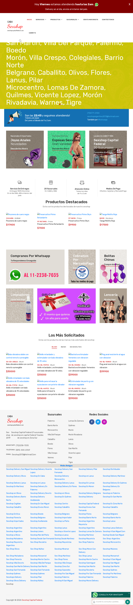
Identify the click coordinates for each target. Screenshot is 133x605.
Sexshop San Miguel (111, 563)
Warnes (51, 457)
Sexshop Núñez (36, 581)
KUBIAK (17, 218)
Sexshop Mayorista (87, 539)
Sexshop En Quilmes (63, 497)
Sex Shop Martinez (62, 556)
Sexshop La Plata (62, 521)
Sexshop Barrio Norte (88, 518)
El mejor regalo (49, 300)
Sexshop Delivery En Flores (66, 486)
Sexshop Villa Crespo (63, 563)
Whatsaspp (102, 120)
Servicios (40, 19)
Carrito (32, 33)
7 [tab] (73, 104)
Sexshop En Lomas (86, 483)
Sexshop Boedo (36, 514)
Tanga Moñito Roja (107, 221)
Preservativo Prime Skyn (78, 221)
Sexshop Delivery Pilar (88, 469)
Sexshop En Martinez (15, 486)
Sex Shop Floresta (14, 559)
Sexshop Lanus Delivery (113, 528)
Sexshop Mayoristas (63, 542)
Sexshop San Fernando (15, 570)
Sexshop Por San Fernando (90, 574)
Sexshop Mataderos (14, 539)
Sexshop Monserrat (38, 556)
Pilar (70, 457)
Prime (50, 222)
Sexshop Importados (15, 521)
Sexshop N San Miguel (64, 581)
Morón (71, 430)
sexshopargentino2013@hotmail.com (103, 116)
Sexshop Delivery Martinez (114, 476)
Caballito (51, 439)
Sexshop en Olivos (13, 493)
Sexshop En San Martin (112, 497)
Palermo (51, 421)
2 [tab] (62, 104)
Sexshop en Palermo (111, 493)
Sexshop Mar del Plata (39, 535)
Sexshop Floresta (13, 518)
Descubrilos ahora (19, 149)
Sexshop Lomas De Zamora (90, 531)
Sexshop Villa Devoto (15, 563)
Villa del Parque (54, 435)
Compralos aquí (18, 300)
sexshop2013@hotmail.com (24, 454)
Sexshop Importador (63, 518)
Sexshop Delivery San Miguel (18, 469)
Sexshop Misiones (110, 549)
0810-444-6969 (23, 450)
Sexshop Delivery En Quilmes (115, 483)
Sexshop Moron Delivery (89, 581)
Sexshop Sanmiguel (87, 563)
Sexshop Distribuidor (111, 469)
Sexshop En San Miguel (39, 504)
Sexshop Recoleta (86, 570)
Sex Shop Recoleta (38, 542)
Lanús (70, 439)
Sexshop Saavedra (62, 570)
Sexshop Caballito (13, 507)
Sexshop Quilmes (110, 570)
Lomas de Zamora (76, 421)
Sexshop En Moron (86, 486)
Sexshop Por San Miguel (64, 574)
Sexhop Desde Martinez (64, 539)
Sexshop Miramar (62, 549)
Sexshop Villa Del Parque (40, 563)
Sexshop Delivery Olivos (16, 476)
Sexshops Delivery (14, 577)
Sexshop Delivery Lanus (16, 483)
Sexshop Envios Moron (39, 507)
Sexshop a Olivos (13, 535)
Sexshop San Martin (87, 566)
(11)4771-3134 (93, 113)
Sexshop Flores (85, 514)
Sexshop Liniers (36, 531)
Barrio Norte (53, 425)
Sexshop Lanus (109, 521)
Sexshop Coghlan (13, 504)
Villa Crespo (52, 453)
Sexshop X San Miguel (112, 559)
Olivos (70, 444)
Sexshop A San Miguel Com (114, 531)
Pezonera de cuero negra (16, 221)
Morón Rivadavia (75, 435)
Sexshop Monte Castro (39, 559)
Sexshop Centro (61, 504)
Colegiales (52, 462)
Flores (50, 448)
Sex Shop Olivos (12, 549)
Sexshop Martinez (86, 535)
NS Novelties (75, 347)
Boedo (50, 444)
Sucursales (71, 19)
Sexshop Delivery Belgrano (90, 493)
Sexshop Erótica (13, 514)
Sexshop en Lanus (86, 476)
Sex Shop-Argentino (111, 539)
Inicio (29, 19)
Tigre (70, 462)
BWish (63, 347)
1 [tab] (60, 104)
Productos (55, 19)
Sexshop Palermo (62, 577)
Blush (54, 347)
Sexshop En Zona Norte (112, 504)
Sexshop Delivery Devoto (40, 493)
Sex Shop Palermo (86, 542)
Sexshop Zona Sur (62, 566)
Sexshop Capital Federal (89, 504)
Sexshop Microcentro (112, 542)
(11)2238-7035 (22, 445)
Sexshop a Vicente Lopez (65, 531)
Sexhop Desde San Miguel (113, 535)
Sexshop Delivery (86, 497)
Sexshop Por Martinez (112, 574)
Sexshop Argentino (14, 528)
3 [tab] (64, 104)
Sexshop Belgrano (62, 514)
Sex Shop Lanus (85, 556)
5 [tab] (68, 104)
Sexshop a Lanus (62, 535)
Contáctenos (108, 19)
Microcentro (53, 430)
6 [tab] (71, 104)
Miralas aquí (109, 300)
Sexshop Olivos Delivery (16, 581)
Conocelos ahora (101, 152)
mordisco (109, 218)
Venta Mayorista (90, 19)
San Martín (72, 448)
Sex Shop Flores (61, 559)
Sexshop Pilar (36, 577)
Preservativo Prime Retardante (50, 224)
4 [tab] (66, 104)
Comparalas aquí (112, 264)
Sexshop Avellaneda (38, 521)
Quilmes (71, 425)
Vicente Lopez (74, 453)
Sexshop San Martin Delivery (18, 566)
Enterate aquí (79, 268)
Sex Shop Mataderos (15, 556)
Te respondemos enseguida (23, 261)
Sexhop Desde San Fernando (42, 539)
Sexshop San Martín (38, 566)
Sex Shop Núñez (37, 549)
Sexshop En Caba (37, 476)
